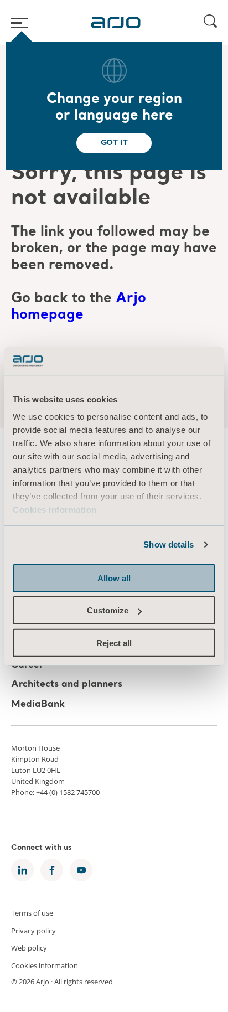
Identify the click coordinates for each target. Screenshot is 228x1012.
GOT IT (114, 143)
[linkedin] (22, 870)
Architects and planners (66, 685)
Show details (168, 544)
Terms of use (32, 913)
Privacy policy (33, 930)
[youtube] (81, 870)
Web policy (29, 948)
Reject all (114, 642)
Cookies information (55, 509)
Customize (107, 610)
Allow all (114, 577)
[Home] (116, 22)
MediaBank (38, 704)
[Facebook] (51, 870)
